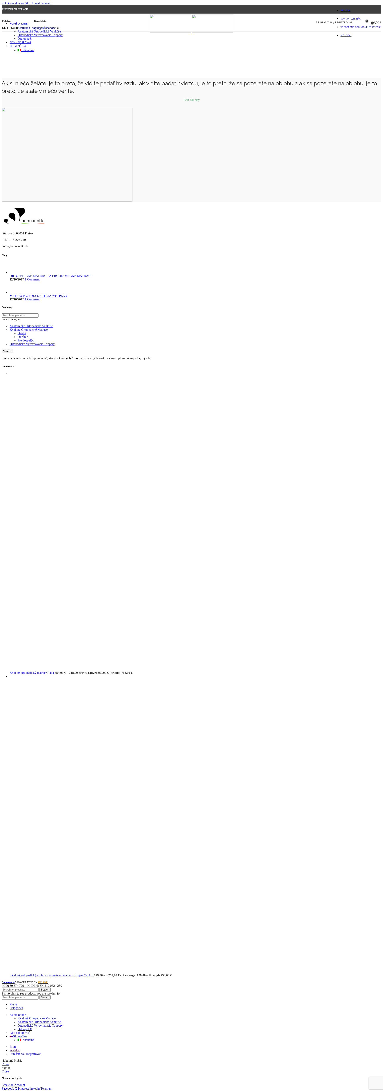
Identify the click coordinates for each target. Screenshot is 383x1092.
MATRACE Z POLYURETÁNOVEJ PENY (39, 295)
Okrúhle (23, 336)
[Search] (357, 23)
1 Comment (32, 279)
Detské (22, 333)
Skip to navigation (13, 3)
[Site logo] (171, 31)
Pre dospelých (26, 340)
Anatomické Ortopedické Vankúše (39, 31)
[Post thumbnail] (17, 272)
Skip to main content (38, 3)
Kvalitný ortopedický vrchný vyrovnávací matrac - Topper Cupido (52, 975)
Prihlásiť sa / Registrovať (25, 1054)
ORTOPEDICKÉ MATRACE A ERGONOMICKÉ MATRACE (51, 275)
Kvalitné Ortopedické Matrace (37, 28)
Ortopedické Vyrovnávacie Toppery (40, 35)
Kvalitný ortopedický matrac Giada (32, 672)
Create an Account (13, 1085)
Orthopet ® (25, 38)
